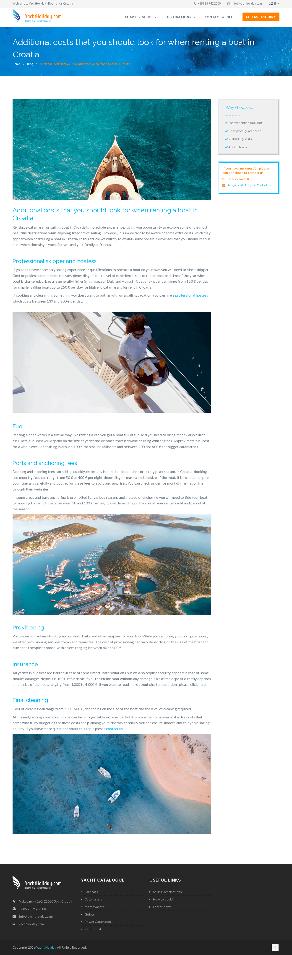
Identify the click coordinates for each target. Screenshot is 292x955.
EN (275, 3)
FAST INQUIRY (264, 17)
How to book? (163, 899)
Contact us (264, 185)
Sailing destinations (167, 892)
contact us (114, 728)
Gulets (90, 914)
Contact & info (220, 17)
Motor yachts (94, 907)
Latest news (162, 907)
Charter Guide (139, 17)
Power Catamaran (98, 922)
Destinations (179, 17)
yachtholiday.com (31, 924)
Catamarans (93, 899)
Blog (30, 64)
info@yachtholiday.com (247, 3)
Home (17, 64)
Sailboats (91, 892)
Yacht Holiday (46, 947)
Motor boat (93, 929)
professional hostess (191, 295)
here (202, 684)
